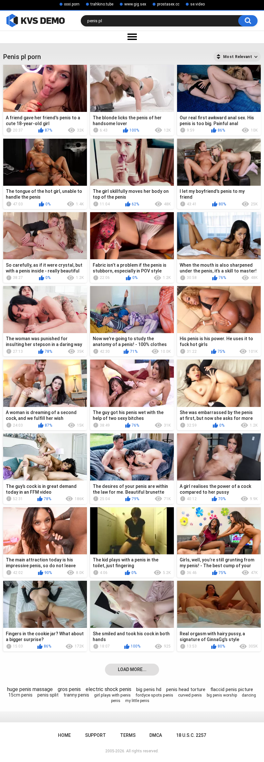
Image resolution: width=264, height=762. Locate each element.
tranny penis (76, 695)
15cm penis (20, 695)
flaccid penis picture (231, 689)
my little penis (137, 700)
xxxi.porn (72, 4)
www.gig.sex (135, 4)
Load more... (132, 669)
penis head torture (185, 689)
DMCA (155, 735)
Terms (128, 735)
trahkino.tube (101, 4)
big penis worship (222, 695)
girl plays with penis (112, 695)
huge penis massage (30, 689)
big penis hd (148, 689)
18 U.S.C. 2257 (191, 735)
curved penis (190, 695)
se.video (197, 4)
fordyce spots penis (154, 695)
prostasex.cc (168, 4)
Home (64, 735)
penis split (48, 695)
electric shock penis (108, 689)
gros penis (69, 689)
